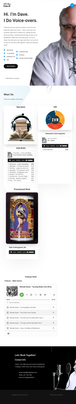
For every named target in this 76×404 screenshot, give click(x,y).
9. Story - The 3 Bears (14, 180)
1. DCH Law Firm (47, 149)
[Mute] (26, 160)
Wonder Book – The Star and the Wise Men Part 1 (26, 323)
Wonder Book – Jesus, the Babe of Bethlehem (25, 328)
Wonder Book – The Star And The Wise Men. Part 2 (26, 318)
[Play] (10, 160)
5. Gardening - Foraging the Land (18, 172)
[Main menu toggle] (72, 5)
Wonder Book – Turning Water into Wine (23, 307)
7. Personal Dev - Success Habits (18, 176)
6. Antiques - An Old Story (15, 174)
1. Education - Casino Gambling (18, 164)
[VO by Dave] (7, 5)
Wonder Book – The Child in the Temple (23, 312)
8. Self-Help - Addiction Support (17, 178)
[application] (21, 160)
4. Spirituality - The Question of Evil (18, 170)
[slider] (30, 160)
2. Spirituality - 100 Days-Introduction (19, 166)
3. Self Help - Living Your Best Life (18, 168)
